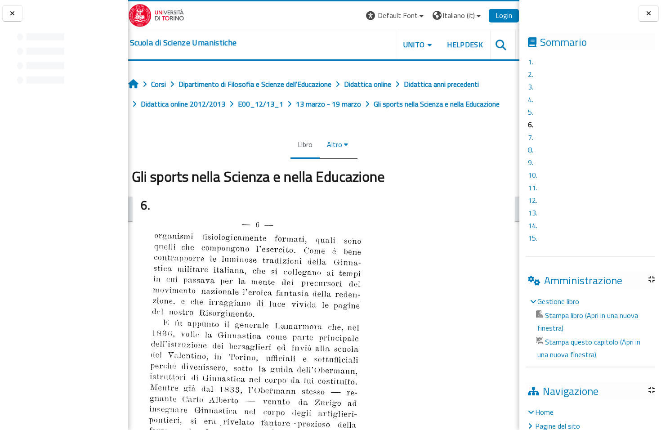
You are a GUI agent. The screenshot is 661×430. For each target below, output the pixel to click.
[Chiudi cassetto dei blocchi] (649, 13)
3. (530, 86)
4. (530, 99)
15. (532, 238)
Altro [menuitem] (334, 144)
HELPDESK (465, 44)
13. (532, 212)
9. (530, 162)
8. (530, 149)
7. (530, 137)
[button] (396, 15)
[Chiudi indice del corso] (12, 13)
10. (532, 175)
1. (530, 61)
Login (504, 15)
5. (530, 112)
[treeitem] (590, 328)
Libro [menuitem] (305, 144)
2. (530, 74)
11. (532, 187)
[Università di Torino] (156, 14)
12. (532, 200)
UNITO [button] (414, 44)
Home (544, 412)
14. (532, 225)
